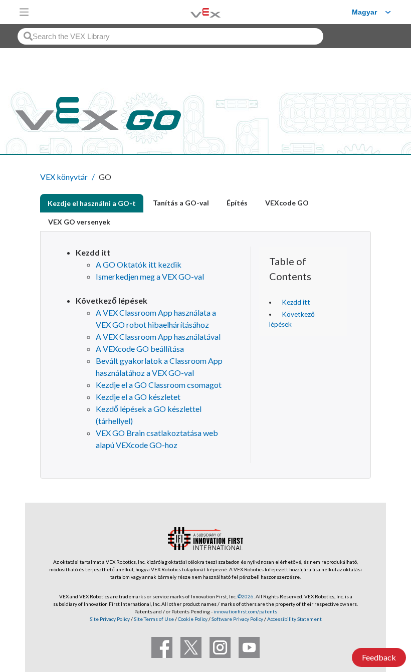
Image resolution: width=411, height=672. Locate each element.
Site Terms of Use (153, 619)
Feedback (379, 657)
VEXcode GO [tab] (287, 202)
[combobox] (170, 36)
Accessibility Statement (294, 619)
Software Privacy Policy (237, 619)
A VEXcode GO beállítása (140, 348)
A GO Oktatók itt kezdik (138, 264)
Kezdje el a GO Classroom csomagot (159, 384)
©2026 (246, 596)
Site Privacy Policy (110, 619)
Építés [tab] (237, 202)
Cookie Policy (193, 619)
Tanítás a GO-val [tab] (181, 202)
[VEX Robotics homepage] (193, 12)
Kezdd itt (296, 302)
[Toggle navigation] (24, 12)
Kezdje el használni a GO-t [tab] (92, 203)
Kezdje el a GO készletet (138, 396)
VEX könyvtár (64, 176)
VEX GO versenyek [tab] (79, 221)
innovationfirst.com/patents (245, 611)
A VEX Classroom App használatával (158, 336)
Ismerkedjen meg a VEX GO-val (150, 276)
